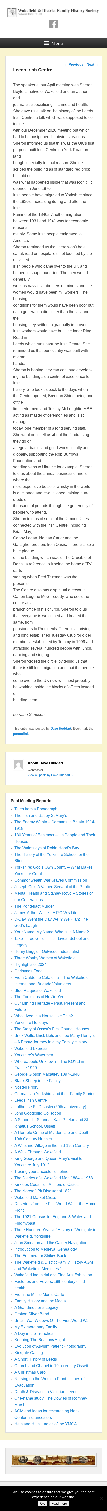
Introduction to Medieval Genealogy (45, 1249)
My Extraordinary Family (35, 1327)
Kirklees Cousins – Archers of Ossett (46, 1184)
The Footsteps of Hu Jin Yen (39, 997)
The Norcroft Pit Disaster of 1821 (43, 1191)
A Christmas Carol (30, 1372)
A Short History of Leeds (35, 1359)
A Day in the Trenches (33, 1333)
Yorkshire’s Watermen (33, 1055)
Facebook (53, 24)
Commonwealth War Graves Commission (50, 880)
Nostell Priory (26, 1087)
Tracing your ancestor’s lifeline (41, 1171)
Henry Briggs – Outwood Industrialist (46, 951)
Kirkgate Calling (28, 1353)
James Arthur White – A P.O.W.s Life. (46, 913)
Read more (59, 1503)
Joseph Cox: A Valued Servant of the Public (52, 887)
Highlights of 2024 (30, 964)
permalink (21, 734)
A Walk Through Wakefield (37, 1152)
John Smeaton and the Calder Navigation (50, 1243)
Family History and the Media (40, 1301)
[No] (100, 1498)
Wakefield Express (30, 1048)
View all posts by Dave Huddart (51, 775)
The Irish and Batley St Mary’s (40, 815)
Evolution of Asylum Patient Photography (50, 1346)
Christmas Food (28, 971)
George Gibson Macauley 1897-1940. (47, 1074)
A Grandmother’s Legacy (36, 1307)
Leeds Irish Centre (30, 1100)
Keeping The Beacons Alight (39, 1340)
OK (42, 1503)
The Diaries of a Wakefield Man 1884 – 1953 (53, 1178)
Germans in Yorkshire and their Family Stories (54, 1094)
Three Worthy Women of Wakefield (45, 958)
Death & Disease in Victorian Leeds (45, 1392)
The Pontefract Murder (34, 906)
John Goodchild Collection (37, 1113)
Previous (74, 64)
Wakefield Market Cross (35, 1197)
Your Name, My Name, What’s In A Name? (51, 932)
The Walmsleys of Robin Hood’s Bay (46, 848)
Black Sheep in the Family (37, 1081)
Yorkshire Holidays (31, 1022)
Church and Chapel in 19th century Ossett (51, 1366)
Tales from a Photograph (35, 809)
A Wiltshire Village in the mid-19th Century (51, 1145)
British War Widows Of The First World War (52, 1320)
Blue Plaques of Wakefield (37, 990)
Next (93, 64)
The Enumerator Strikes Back (40, 1256)
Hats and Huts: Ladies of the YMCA (45, 1424)
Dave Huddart (61, 728)
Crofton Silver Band (31, 1314)
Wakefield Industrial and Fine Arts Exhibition (53, 1275)
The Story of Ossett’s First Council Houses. (52, 1029)
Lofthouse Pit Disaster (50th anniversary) (50, 1107)
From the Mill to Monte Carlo (39, 1294)
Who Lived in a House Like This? (43, 1016)
